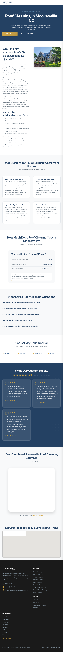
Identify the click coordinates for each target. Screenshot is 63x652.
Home (23, 11)
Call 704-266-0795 (27, 34)
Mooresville (5, 619)
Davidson (22, 353)
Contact (35, 607)
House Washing (37, 574)
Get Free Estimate (10, 34)
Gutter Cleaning (37, 582)
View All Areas (6, 638)
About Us (36, 600)
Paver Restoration (38, 585)
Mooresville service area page (11, 147)
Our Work (36, 602)
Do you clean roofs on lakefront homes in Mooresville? (21, 314)
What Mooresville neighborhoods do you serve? (18, 320)
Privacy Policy (45, 647)
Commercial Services (39, 605)
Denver (52, 353)
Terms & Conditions (56, 647)
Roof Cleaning (30, 11)
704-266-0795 (37, 515)
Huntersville (38, 353)
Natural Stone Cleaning (40, 590)
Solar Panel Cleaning (39, 587)
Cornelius (7, 353)
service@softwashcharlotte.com (14, 587)
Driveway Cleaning (38, 579)
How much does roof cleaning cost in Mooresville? (19, 308)
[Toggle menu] (61, 3)
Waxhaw (4, 635)
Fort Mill (4, 632)
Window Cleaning (38, 577)
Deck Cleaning (37, 592)
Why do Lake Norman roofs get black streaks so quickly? (21, 302)
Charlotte (5, 627)
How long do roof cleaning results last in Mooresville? (20, 326)
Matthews (5, 630)
